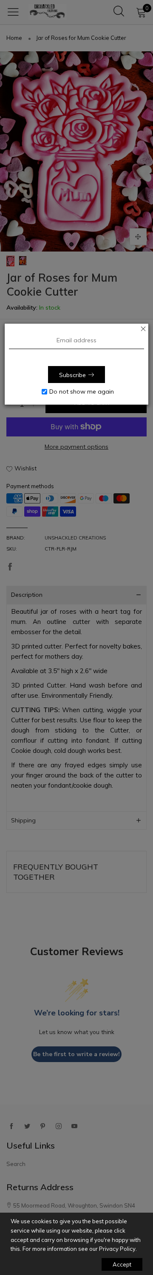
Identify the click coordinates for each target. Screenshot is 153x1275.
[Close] (143, 329)
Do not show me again (81, 391)
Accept (122, 1264)
